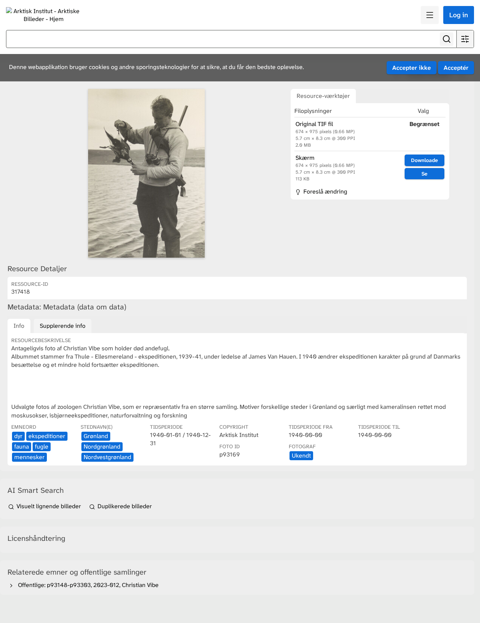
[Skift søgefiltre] (465, 39)
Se (425, 173)
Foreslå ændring (324, 191)
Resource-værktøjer (323, 96)
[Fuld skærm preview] (146, 173)
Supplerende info (63, 326)
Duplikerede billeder (124, 506)
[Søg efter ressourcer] (446, 39)
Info (19, 326)
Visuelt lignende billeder (48, 506)
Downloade (424, 160)
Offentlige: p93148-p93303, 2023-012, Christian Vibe (87, 585)
